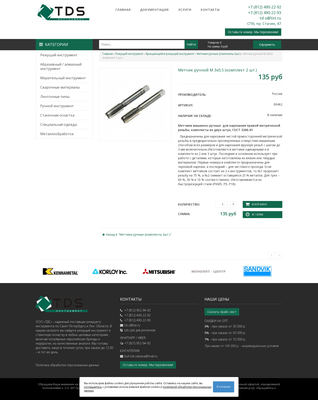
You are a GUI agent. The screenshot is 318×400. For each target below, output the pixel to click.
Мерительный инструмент (63, 78)
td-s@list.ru (270, 18)
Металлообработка (57, 133)
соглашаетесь (93, 387)
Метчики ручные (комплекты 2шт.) (219, 54)
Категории (56, 44)
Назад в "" (138, 234)
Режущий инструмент (58, 55)
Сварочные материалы (60, 87)
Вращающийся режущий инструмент (170, 54)
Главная (123, 10)
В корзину (259, 204)
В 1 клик (257, 214)
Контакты (210, 10)
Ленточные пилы (54, 96)
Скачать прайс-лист (221, 312)
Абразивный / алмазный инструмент (61, 66)
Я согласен (224, 387)
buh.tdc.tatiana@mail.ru (140, 356)
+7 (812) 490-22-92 (264, 7)
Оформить (267, 44)
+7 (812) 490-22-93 (264, 12)
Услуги (184, 10)
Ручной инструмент (57, 106)
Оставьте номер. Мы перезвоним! (253, 32)
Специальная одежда (58, 124)
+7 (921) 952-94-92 (137, 343)
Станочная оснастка (57, 115)
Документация (154, 10)
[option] (60, 271)
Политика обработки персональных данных (67, 365)
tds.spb (129, 330)
